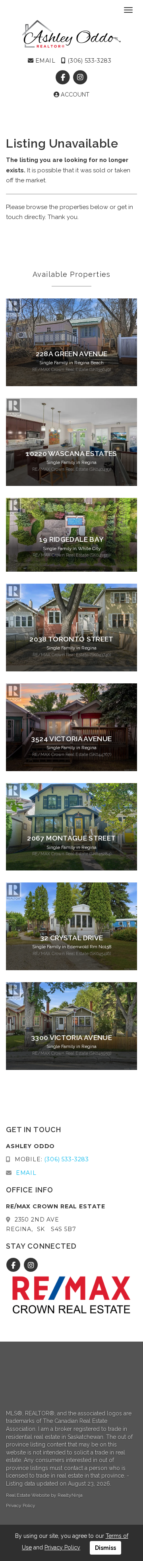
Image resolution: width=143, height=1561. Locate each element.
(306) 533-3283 (88, 60)
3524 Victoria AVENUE (71, 739)
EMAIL (44, 60)
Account (74, 94)
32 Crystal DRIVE (71, 938)
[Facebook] (63, 77)
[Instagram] (80, 77)
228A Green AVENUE (72, 354)
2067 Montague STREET (71, 838)
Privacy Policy (20, 1505)
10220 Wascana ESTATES (71, 454)
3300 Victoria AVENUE (71, 1038)
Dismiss (105, 1548)
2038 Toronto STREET (71, 639)
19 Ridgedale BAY (71, 539)
